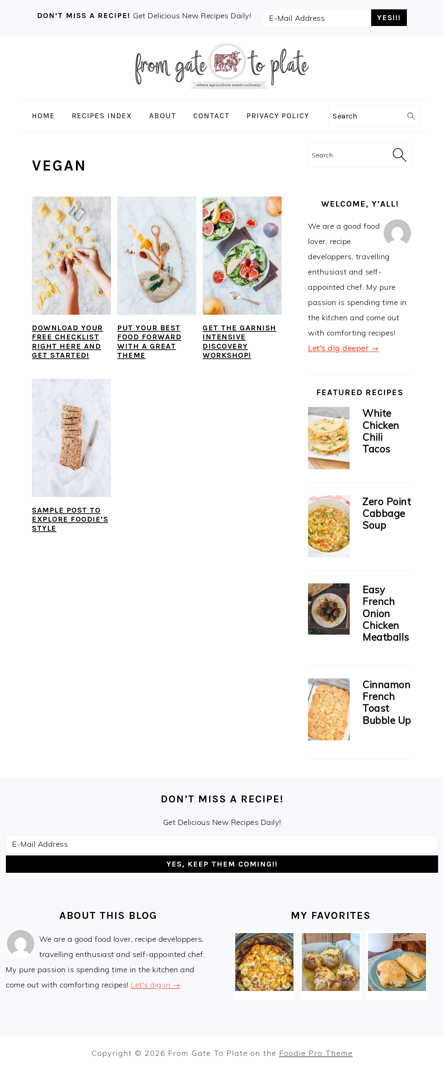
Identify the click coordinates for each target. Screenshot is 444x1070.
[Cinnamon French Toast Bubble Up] (329, 711)
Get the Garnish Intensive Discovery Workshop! (239, 341)
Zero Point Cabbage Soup (386, 513)
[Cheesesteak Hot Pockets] (397, 962)
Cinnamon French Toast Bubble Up (386, 702)
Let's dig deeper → (343, 348)
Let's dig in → (155, 985)
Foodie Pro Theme (316, 1053)
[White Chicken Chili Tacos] (329, 439)
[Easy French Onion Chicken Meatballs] (329, 610)
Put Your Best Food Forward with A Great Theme (149, 341)
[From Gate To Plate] (222, 93)
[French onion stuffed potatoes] (331, 962)
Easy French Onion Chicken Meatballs (385, 613)
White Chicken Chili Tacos (381, 431)
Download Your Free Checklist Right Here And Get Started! (67, 341)
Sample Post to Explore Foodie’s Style (70, 519)
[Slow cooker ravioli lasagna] (264, 962)
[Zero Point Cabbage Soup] (329, 528)
